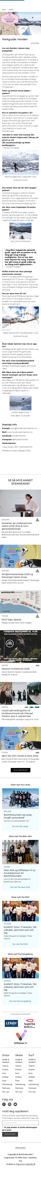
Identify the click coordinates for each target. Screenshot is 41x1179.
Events (5, 1070)
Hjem (4, 9)
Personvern (20, 1148)
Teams (5, 1066)
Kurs (4, 1073)
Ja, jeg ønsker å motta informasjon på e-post (19, 1128)
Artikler (11, 9)
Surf (31, 1055)
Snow (6, 1055)
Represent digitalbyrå (25, 1164)
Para (4, 1081)
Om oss (5, 1092)
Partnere (6, 1088)
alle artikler (20, 770)
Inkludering (7, 1084)
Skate (19, 1055)
